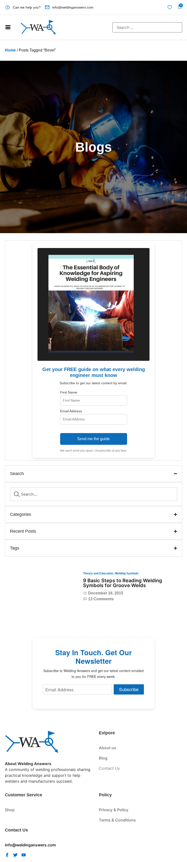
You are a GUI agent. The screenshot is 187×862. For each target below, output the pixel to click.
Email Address (71, 411)
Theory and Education (98, 573)
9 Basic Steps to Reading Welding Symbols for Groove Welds (122, 583)
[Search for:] (147, 27)
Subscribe (129, 689)
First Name (68, 392)
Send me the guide (93, 439)
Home (10, 50)
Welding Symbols (127, 573)
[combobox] (93, 494)
